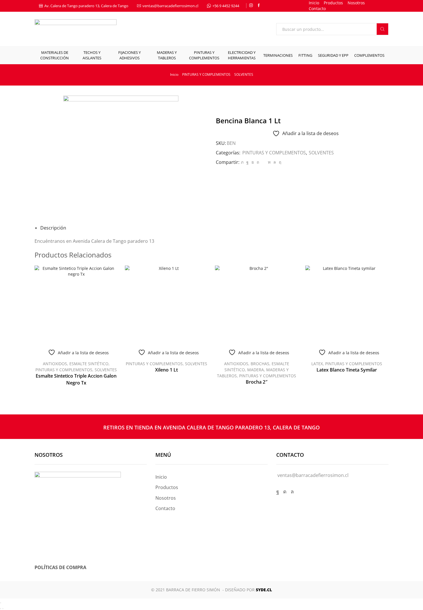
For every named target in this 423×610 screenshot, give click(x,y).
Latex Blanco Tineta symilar (347, 370)
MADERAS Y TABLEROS (167, 55)
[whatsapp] (274, 162)
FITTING (305, 55)
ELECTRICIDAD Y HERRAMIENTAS (242, 55)
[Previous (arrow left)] (0, 608)
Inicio (314, 2)
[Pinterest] (257, 162)
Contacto (317, 8)
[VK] (252, 162)
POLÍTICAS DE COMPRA (60, 567)
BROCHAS (260, 363)
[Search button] (382, 29)
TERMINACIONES (278, 55)
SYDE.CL (264, 589)
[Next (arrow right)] (2, 608)
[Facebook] (259, 5)
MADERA (255, 369)
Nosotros (356, 2)
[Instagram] (251, 5)
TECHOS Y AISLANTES (92, 55)
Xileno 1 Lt (166, 370)
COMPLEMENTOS (369, 55)
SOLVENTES (243, 74)
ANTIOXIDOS (55, 363)
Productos (333, 2)
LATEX (317, 363)
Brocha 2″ (256, 382)
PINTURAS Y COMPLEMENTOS (204, 55)
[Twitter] (242, 162)
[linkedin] (269, 162)
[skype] (279, 162)
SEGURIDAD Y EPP (333, 55)
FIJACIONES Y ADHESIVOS (129, 55)
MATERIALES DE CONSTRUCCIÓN (54, 55)
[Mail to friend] (263, 162)
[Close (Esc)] (0, 602)
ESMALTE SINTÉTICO (88, 363)
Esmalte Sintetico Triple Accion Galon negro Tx (76, 379)
